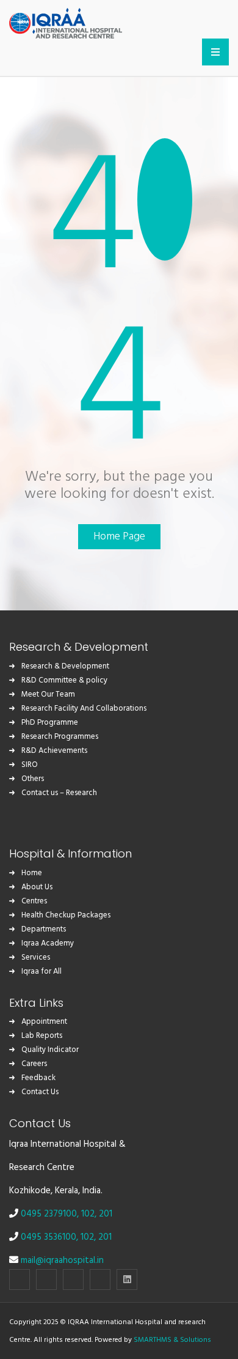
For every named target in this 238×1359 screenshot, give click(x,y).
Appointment (44, 1021)
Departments (43, 929)
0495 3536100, (51, 1237)
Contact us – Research (59, 793)
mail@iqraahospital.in (62, 1260)
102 (88, 1214)
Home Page (119, 537)
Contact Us (40, 1092)
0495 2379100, (51, 1214)
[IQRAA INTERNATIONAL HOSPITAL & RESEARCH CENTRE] (65, 21)
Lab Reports (41, 1035)
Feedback (38, 1078)
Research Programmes (59, 736)
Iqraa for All (41, 971)
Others (32, 778)
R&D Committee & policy (64, 680)
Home (31, 873)
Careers (34, 1063)
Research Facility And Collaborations (83, 708)
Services (35, 957)
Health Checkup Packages (65, 915)
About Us (36, 887)
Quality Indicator (50, 1049)
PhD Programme (49, 722)
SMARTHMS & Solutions (172, 1340)
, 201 (103, 1214)
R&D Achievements (54, 750)
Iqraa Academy (47, 943)
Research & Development (65, 666)
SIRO (29, 764)
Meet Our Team (48, 694)
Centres (34, 901)
